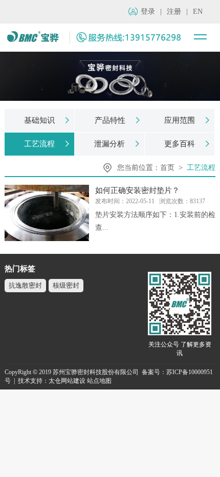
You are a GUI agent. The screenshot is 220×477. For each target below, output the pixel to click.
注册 (174, 11)
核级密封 (66, 285)
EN (198, 11)
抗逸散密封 (25, 285)
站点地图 (99, 380)
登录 (148, 11)
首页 (167, 167)
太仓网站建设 (67, 380)
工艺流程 (201, 167)
